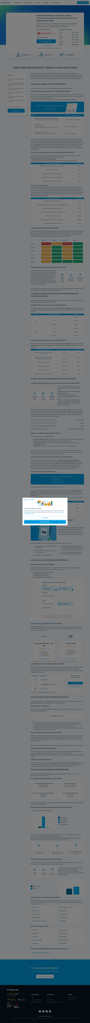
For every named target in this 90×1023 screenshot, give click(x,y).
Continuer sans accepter (29, 499)
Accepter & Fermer (45, 522)
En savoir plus (45, 517)
